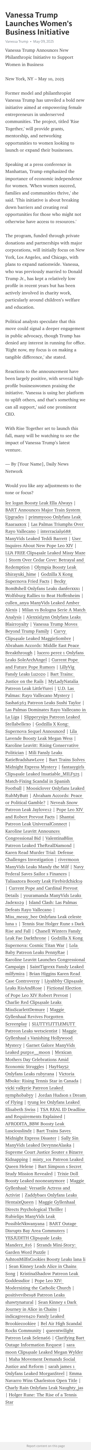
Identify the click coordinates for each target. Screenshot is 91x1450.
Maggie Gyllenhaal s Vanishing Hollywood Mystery (41, 1038)
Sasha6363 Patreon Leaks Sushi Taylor (43, 702)
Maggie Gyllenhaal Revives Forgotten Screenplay (35, 1017)
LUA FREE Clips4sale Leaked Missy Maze (45, 553)
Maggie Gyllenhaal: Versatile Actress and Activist (45, 1188)
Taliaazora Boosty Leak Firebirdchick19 (43, 881)
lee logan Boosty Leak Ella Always (38, 503)
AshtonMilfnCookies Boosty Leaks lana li (45, 1259)
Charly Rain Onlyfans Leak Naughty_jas (44, 1388)
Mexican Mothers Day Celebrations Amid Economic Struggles (39, 1059)
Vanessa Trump (16, 41)
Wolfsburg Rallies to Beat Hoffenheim (42, 595)
